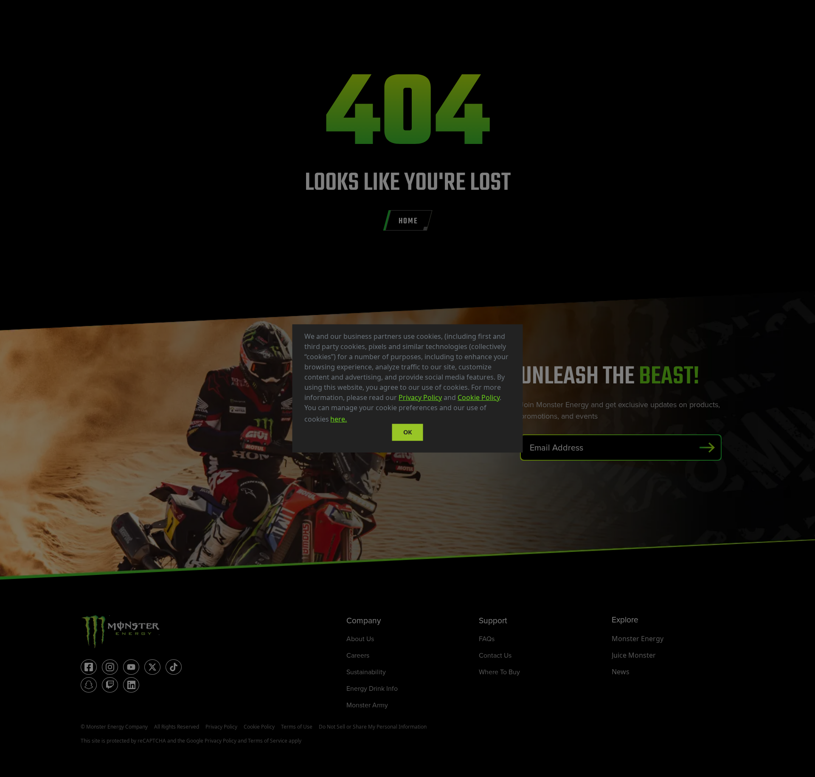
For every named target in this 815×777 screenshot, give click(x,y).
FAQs (487, 638)
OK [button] (407, 432)
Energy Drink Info (372, 688)
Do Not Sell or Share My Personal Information (373, 726)
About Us (360, 638)
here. (338, 419)
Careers (357, 655)
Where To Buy (499, 671)
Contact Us (495, 655)
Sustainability (366, 671)
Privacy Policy (420, 397)
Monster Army (367, 704)
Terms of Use (296, 726)
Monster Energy (637, 638)
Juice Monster (634, 655)
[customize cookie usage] (356, 421)
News (621, 671)
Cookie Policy (479, 397)
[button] (351, 420)
